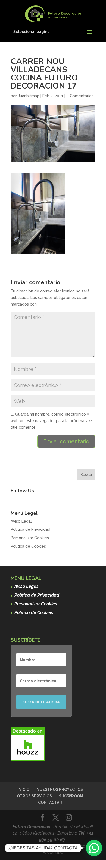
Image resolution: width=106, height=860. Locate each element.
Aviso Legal (21, 521)
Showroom (71, 796)
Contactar (50, 802)
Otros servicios (34, 796)
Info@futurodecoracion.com (42, 846)
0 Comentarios (79, 96)
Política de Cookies (28, 546)
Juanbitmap (28, 96)
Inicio (23, 789)
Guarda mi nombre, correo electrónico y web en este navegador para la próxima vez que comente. (51, 420)
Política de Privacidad (30, 529)
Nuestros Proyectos (59, 789)
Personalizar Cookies (30, 538)
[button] (94, 848)
